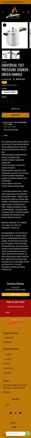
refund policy (7, 373)
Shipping (4, 85)
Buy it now (15, 115)
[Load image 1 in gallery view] (6, 55)
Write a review (15, 294)
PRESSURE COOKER (10, 92)
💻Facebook (7, 354)
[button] (2, 12)
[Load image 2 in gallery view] (15, 55)
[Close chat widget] (24, 430)
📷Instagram (7, 359)
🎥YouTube (6, 364)
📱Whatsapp (7, 342)
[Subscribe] (25, 312)
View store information (11, 130)
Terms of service (8, 368)
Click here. (7, 392)
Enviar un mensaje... (14, 433)
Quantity (4, 97)
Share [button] (6, 135)
